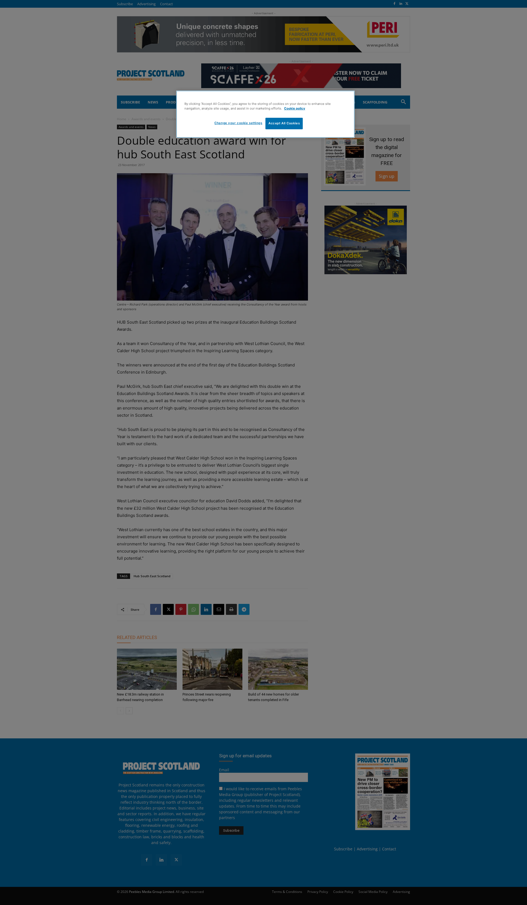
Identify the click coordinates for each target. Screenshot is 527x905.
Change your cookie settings (238, 123)
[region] (265, 114)
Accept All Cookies (284, 123)
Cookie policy (294, 108)
